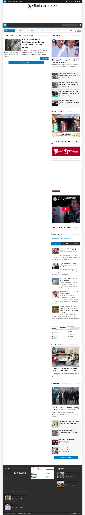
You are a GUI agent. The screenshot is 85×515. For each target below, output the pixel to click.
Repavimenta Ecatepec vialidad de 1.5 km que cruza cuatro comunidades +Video (68, 431)
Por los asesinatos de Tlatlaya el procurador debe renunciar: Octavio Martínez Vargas (72, 473)
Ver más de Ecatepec (66, 457)
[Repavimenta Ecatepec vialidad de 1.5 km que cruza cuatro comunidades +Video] (55, 433)
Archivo (75, 243)
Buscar (80, 25)
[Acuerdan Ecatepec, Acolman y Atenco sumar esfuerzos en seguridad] (55, 424)
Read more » (44, 58)
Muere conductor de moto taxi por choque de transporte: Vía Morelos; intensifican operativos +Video (70, 250)
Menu (5, 1)
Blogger (79, 513)
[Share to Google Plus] (11, 48)
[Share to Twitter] (8, 48)
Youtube (77, 1)
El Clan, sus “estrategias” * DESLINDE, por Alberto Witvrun (65, 61)
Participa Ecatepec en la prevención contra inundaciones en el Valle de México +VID (68, 440)
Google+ (72, 1)
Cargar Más (26, 63)
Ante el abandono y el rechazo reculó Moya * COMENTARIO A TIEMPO (69, 92)
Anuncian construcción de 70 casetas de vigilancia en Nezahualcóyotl (72, 482)
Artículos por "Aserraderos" (19, 36)
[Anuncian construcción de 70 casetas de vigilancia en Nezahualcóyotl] (60, 484)
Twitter (66, 1)
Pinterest (80, 1)
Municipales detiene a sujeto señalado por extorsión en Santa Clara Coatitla (69, 265)
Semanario (66, 243)
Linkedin (74, 1)
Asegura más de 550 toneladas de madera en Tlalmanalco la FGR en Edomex (33, 43)
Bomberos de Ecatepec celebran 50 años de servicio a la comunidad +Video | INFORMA (69, 101)
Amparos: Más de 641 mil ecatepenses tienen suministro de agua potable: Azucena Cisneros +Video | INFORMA (50, 30)
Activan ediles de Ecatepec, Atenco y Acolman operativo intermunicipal (65, 408)
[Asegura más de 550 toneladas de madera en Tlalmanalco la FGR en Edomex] (13, 45)
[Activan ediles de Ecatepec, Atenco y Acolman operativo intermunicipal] (66, 396)
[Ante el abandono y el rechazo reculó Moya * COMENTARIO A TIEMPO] (55, 94)
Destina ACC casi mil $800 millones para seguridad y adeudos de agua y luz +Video (65, 369)
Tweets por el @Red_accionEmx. (61, 238)
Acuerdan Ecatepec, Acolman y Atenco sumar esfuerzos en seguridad (69, 422)
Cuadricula (44, 36)
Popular (56, 243)
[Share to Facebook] (6, 48)
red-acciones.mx (8, 513)
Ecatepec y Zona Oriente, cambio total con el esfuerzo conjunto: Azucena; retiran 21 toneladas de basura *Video (69, 449)
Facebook (69, 1)
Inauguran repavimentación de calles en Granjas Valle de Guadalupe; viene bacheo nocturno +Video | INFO (68, 83)
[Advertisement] (42, 16)
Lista (47, 36)
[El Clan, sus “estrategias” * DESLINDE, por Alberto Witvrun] (66, 48)
